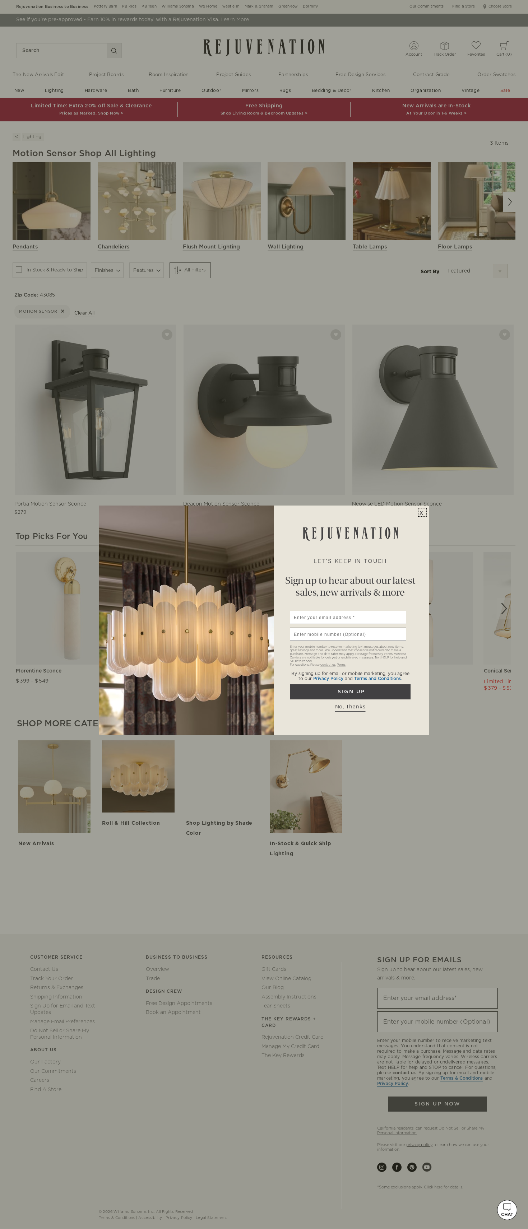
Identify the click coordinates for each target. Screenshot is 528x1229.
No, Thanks (350, 706)
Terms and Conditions (377, 678)
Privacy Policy (328, 678)
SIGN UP (350, 691)
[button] (507, 1210)
